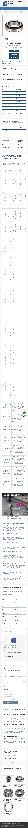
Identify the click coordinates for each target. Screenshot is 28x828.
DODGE (4, 624)
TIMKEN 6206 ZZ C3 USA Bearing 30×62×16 (7, 428)
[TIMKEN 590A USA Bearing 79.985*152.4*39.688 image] (14, 26)
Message (5, 689)
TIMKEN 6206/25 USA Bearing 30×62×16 (7, 461)
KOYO (3, 617)
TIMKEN (4, 613)
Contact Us (9, 823)
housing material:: (7, 113)
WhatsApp (14, 54)
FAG (3, 610)
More (13, 762)
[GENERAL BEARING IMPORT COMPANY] (4, 3)
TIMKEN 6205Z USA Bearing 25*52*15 (7, 406)
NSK (3, 599)
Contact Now (14, 51)
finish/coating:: (6, 104)
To (4, 668)
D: (2, 101)
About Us (3, 823)
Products (6, 11)
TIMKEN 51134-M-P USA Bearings (7, 483)
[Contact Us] (24, 414)
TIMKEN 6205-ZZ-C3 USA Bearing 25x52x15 (7, 472)
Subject (5, 674)
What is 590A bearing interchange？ (14, 47)
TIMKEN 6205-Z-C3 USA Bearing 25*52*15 (7, 439)
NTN (3, 606)
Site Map (14, 823)
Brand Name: (5, 90)
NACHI (4, 620)
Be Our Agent (14, 57)
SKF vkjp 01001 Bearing (7, 417)
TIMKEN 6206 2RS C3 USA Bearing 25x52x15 (7, 450)
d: (2, 96)
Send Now (10, 703)
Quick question (7, 679)
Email (5, 663)
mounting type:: (6, 107)
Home (2, 11)
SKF (3, 603)
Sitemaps (19, 823)
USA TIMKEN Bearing (14, 11)
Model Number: (6, 93)
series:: (4, 110)
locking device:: (6, 99)
